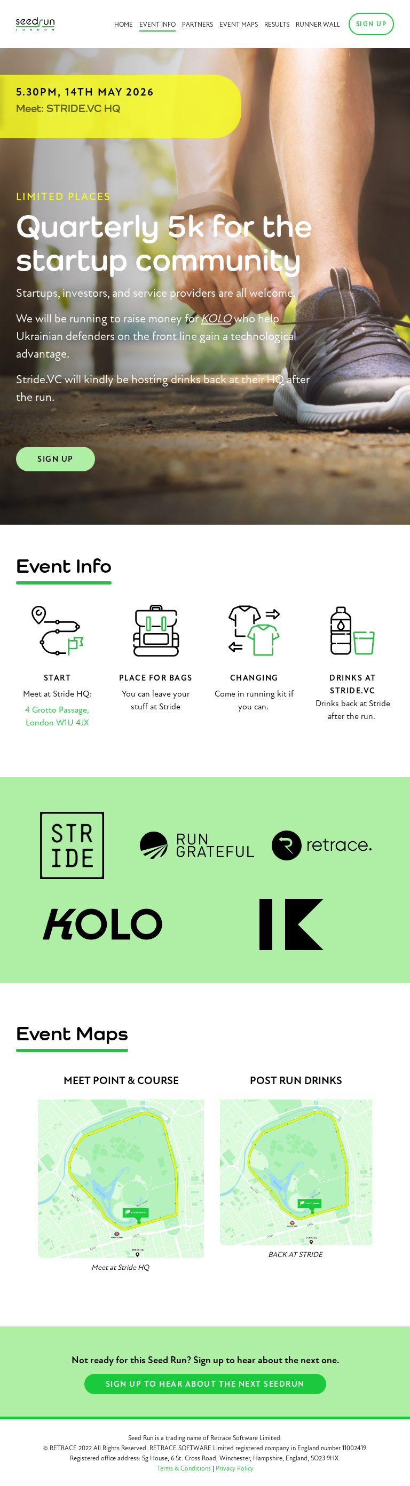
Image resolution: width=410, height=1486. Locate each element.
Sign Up (371, 24)
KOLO (216, 319)
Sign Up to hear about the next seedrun (205, 1384)
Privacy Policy (235, 1468)
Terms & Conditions (184, 1468)
